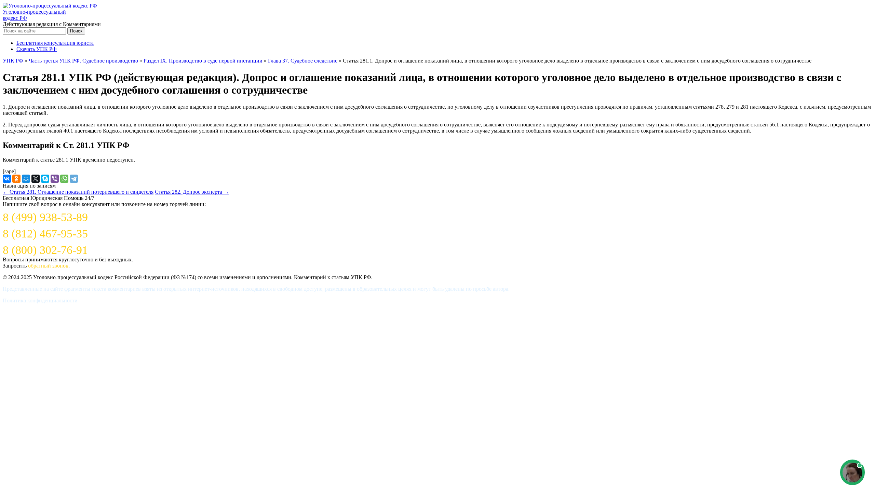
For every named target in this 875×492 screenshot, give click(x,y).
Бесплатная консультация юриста (55, 43)
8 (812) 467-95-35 (45, 233)
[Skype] (45, 179)
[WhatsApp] (64, 179)
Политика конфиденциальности (40, 300)
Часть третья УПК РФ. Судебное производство (83, 61)
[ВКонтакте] (7, 179)
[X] (35, 179)
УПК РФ (13, 61)
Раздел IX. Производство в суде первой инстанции (203, 61)
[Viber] (55, 179)
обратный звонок (48, 266)
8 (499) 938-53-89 (45, 217)
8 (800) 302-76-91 (45, 250)
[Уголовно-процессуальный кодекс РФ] (50, 6)
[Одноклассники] (16, 179)
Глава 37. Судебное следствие (302, 61)
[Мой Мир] (26, 179)
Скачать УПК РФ (36, 49)
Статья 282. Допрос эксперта (192, 192)
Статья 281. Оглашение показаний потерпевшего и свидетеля (78, 192)
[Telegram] (74, 179)
